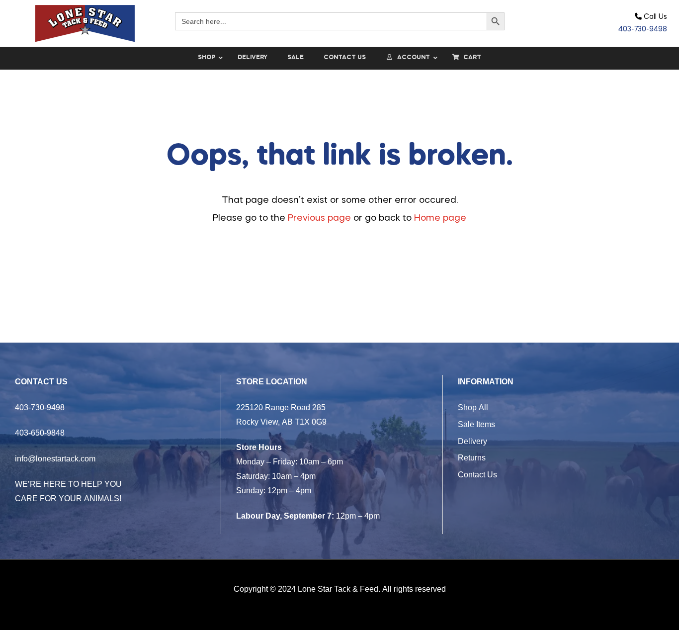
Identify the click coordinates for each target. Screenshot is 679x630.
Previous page (319, 218)
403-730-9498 (642, 29)
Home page (440, 218)
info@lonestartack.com (55, 458)
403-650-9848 (40, 432)
